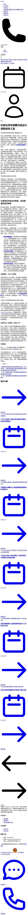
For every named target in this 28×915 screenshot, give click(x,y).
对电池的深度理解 (8, 251)
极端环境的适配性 (8, 263)
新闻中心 (15, 59)
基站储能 (6, 9)
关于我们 (5, 59)
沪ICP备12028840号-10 (6, 852)
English (5, 51)
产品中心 (10, 59)
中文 (5, 50)
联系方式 (9, 61)
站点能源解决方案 (18, 9)
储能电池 (11, 9)
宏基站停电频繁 (21, 145)
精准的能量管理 (8, 236)
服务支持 (21, 59)
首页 (2, 59)
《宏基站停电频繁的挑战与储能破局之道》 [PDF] (14, 366)
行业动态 (12, 63)
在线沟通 (15, 349)
